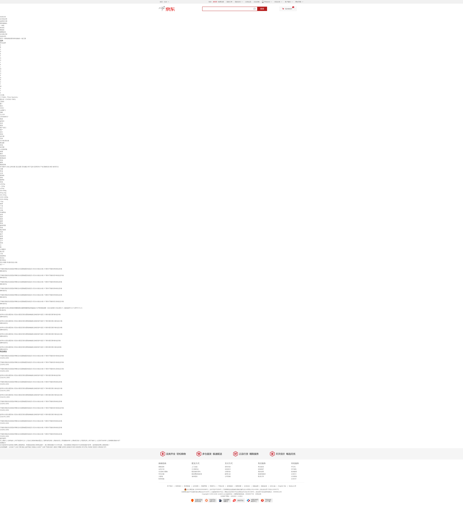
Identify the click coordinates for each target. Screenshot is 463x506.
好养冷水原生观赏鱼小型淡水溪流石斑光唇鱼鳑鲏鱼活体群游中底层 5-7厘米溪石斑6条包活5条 (30, 340)
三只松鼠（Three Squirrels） (9, 97)
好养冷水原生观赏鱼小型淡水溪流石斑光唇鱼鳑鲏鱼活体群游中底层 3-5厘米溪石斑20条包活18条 (31, 327)
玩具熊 (63, 447)
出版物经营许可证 (217, 492)
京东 (175, 9)
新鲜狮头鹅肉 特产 (114, 440)
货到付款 (228, 467)
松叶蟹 (2, 136)
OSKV (2, 108)
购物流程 (161, 467)
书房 (1, 232)
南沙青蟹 (3, 230)
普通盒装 (3, 158)
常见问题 (161, 474)
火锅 (1, 210)
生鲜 (43, 447)
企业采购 (256, 2)
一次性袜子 (11, 447)
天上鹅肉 (3, 440)
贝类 (1, 138)
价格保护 (261, 469)
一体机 (2, 25)
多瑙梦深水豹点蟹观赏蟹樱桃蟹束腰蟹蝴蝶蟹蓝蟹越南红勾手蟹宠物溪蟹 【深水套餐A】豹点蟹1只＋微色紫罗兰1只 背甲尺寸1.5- (41, 308)
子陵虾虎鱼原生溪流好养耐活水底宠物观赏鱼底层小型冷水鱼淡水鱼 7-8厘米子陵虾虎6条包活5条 (31, 282)
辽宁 (1, 240)
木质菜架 (100, 447)
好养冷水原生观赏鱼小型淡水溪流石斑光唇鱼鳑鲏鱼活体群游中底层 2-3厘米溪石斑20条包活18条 (31, 334)
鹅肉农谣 (57, 440)
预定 (29, 447)
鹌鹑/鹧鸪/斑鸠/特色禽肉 (12, 38)
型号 (104, 447)
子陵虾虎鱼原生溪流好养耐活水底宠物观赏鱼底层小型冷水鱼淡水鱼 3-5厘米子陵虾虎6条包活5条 (31, 269)
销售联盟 (238, 486)
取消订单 (261, 476)
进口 (1, 132)
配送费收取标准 (197, 474)
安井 (1, 123)
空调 (19, 447)
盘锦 (1, 238)
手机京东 (267, 2)
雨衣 (73, 447)
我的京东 (238, 2)
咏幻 (1, 106)
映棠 (1, 119)
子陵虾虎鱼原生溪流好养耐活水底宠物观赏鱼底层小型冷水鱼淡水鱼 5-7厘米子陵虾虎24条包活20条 (32, 275)
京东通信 (294, 476)
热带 (1, 204)
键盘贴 (2, 30)
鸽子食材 (92, 440)
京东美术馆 (3, 34)
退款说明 (261, 471)
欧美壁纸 (78, 447)
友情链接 (230, 486)
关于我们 (170, 486)
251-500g (3, 195)
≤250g (2, 188)
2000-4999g (4, 199)
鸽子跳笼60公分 (20, 440)
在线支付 (228, 469)
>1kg (1, 201)
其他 (1, 145)
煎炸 (1, 217)
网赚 (59, 447)
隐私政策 (264, 486)
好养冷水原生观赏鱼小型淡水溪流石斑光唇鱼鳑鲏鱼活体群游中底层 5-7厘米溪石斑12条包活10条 (31, 321)
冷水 (1, 208)
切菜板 (33, 447)
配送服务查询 (196, 471)
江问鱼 (2, 95)
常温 (1, 171)
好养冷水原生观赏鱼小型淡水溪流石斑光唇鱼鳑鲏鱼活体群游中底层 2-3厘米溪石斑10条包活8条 (30, 347)
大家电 (161, 476)
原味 (1, 177)
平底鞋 (48, 447)
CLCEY (2, 114)
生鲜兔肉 (10, 440)
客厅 (1, 234)
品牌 (26, 447)
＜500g (2, 186)
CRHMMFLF (4, 117)
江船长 (2, 101)
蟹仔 (1, 154)
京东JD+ (294, 479)
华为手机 (85, 447)
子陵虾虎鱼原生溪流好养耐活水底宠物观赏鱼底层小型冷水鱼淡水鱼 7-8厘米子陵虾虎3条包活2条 (31, 295)
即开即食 (3, 260)
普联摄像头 (3, 23)
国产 (1, 130)
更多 (1, 125)
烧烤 (1, 221)
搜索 (262, 9)
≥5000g (2, 184)
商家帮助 (204, 486)
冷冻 (1, 173)
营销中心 (213, 486)
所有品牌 (3, 43)
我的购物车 (288, 9)
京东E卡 (293, 474)
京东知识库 (3, 19)
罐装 (1, 162)
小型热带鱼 (3, 149)
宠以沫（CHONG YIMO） (8, 99)
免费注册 (221, 2)
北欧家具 (69, 447)
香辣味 (2, 175)
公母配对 (3, 249)
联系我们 (178, 486)
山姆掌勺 (3, 110)
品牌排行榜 (3, 21)
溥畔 (1, 112)
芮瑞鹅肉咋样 (66, 440)
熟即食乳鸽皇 (48, 440)
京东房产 (39, 447)
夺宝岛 (293, 467)
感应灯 (56, 447)
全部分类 (3, 17)
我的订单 (229, 2)
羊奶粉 (90, 447)
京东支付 (233, 496)
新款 (23, 447)
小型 (1, 254)
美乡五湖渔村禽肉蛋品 (34, 440)
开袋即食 (3, 212)
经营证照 (258, 494)
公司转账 (228, 476)
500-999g (3, 190)
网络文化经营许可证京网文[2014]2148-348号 (239, 492)
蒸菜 (1, 219)
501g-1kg (3, 193)
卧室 (1, 236)
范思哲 (95, 447)
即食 (1, 223)
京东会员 (248, 2)
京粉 (16, 447)
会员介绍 (161, 469)
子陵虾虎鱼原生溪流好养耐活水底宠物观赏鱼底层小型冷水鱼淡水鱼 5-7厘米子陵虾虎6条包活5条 (31, 288)
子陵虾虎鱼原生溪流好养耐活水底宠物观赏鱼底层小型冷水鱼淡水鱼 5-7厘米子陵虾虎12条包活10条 (32, 301)
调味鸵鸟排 (76, 440)
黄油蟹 (2, 143)
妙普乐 (2, 121)
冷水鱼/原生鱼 (4, 141)
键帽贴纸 (3, 32)
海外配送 (194, 476)
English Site (282, 486)
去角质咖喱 (3, 447)
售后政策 (261, 467)
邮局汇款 (228, 474)
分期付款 (228, 471)
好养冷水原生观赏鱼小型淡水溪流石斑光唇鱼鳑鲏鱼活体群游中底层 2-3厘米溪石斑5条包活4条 (30, 314)
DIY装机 (293, 469)
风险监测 (255, 486)
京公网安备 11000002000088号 (197, 489)
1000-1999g (4, 197)
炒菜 (1, 214)
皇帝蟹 (2, 147)
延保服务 (294, 471)
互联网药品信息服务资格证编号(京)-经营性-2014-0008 (241, 489)
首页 (1, 38)
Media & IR (292, 486)
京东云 (240, 496)
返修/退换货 (262, 474)
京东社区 (247, 486)
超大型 (2, 251)
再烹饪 (2, 258)
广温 (1, 206)
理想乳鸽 (84, 440)
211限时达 (195, 469)
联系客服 (161, 479)
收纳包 (2, 27)
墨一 (1, 104)
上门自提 (194, 467)
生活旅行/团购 (163, 471)
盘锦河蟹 (3, 225)
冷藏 (1, 169)
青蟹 (1, 151)
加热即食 (3, 256)
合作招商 (195, 486)
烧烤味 (2, 180)
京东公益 (273, 486)
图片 (51, 447)
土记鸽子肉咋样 (101, 440)
